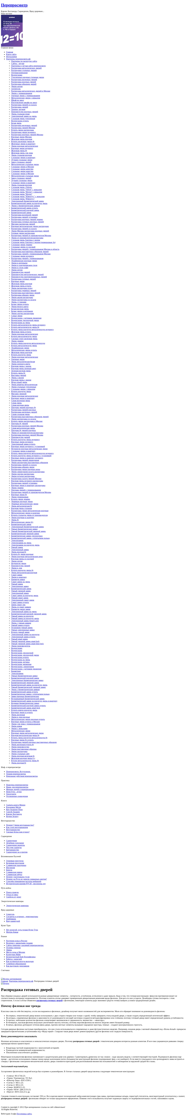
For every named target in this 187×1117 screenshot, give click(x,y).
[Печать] (5, 983)
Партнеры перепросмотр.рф (21, 981)
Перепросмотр (14, 5)
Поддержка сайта (24, 1114)
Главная (4, 981)
